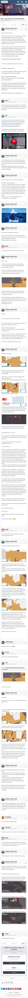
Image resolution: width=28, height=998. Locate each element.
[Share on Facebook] (4, 989)
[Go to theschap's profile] (2, 828)
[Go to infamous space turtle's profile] (2, 29)
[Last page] (26, 25)
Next (23, 24)
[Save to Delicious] (11, 989)
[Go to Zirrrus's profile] (2, 652)
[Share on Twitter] (2, 989)
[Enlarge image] (14, 215)
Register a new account (14, 963)
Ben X (6, 100)
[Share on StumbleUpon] (16, 989)
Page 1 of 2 (14, 24)
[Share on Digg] (9, 989)
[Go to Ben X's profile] (2, 101)
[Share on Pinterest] (20, 989)
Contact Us (16, 992)
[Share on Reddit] (13, 989)
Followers (13, 978)
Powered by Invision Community (14, 995)
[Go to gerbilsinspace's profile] (2, 642)
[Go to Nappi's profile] (2, 246)
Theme (10, 992)
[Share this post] (25, 29)
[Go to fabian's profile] (2, 934)
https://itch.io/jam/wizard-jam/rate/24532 (10, 126)
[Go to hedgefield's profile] (2, 817)
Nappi (6, 246)
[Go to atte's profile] (2, 116)
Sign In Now (14, 972)
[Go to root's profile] (2, 663)
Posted (10, 29)
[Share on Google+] (6, 989)
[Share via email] (18, 989)
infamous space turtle (6, 20)
